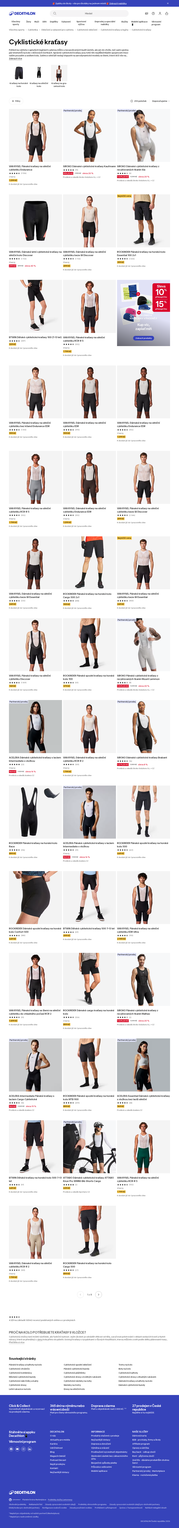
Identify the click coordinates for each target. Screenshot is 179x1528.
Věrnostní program (156, 23)
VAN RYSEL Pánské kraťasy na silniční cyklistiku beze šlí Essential (138, 595)
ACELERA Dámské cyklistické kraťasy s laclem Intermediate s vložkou (35, 759)
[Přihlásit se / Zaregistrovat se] (160, 13)
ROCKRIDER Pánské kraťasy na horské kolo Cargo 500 (87, 1265)
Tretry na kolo (125, 1364)
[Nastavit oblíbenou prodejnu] (146, 13)
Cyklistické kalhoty (128, 1373)
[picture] (35, 135)
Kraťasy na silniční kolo (39, 84)
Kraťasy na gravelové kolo (59, 84)
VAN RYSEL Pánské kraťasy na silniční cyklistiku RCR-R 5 (84, 339)
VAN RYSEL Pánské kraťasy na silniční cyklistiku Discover (30, 677)
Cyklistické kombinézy (20, 1373)
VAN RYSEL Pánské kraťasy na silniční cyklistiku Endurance (30, 168)
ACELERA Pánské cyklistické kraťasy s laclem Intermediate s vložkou (89, 845)
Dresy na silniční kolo (74, 1389)
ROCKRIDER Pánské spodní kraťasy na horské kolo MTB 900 (89, 1098)
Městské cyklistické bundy (22, 1377)
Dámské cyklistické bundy (132, 1385)
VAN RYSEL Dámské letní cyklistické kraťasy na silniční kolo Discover (35, 253)
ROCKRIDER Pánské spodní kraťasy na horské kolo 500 (143, 845)
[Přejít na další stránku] (98, 1294)
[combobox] (161, 101)
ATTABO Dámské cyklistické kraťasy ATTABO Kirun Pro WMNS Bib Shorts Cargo (88, 1179)
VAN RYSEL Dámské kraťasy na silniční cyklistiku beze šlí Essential (30, 595)
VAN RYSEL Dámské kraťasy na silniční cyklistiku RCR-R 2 (84, 759)
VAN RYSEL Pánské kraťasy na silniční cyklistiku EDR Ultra (138, 930)
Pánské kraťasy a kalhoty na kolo (25, 1364)
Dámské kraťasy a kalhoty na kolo (135, 1381)
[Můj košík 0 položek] (166, 13)
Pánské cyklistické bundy (76, 1369)
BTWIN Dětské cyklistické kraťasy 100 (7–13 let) (35, 337)
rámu (39, 1339)
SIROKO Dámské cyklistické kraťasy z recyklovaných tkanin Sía (138, 168)
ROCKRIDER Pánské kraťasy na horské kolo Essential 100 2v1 (141, 253)
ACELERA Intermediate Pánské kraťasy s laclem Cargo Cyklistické (32, 1098)
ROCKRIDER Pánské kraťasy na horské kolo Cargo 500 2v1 (87, 595)
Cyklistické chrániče (19, 1369)
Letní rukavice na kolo (20, 1389)
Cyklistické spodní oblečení (77, 1364)
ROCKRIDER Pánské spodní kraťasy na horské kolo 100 (89, 677)
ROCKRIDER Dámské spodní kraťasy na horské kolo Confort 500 (35, 930)
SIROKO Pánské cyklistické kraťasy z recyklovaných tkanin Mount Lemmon (138, 677)
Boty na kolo (125, 1369)
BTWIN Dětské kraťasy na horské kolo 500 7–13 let (35, 1179)
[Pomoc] (153, 13)
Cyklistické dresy (17, 1385)
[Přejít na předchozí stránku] (80, 1294)
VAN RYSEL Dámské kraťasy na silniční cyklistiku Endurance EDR (138, 424)
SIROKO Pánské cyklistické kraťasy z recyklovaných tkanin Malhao (138, 1012)
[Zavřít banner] (168, 3)
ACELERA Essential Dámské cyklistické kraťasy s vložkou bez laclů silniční (143, 1098)
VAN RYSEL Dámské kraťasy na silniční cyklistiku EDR (84, 424)
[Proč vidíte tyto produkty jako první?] (131, 101)
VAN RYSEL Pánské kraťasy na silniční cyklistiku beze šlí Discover (138, 510)
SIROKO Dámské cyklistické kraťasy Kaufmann (89, 166)
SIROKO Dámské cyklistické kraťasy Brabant (142, 757)
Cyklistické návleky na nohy (78, 1381)
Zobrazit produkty (144, 338)
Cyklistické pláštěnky (74, 1373)
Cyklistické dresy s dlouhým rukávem (137, 1377)
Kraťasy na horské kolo (19, 84)
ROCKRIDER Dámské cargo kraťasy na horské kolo (89, 1012)
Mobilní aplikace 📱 (139, 23)
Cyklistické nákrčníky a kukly (23, 1381)
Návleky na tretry (72, 1385)
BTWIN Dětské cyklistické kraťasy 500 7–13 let (89, 928)
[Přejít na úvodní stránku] (22, 13)
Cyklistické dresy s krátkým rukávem (82, 1377)
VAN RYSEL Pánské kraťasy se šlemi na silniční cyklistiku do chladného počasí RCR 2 (35, 1012)
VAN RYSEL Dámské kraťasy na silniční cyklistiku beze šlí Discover (84, 253)
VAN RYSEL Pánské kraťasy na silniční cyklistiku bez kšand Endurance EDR (30, 424)
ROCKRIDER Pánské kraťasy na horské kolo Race (33, 845)
